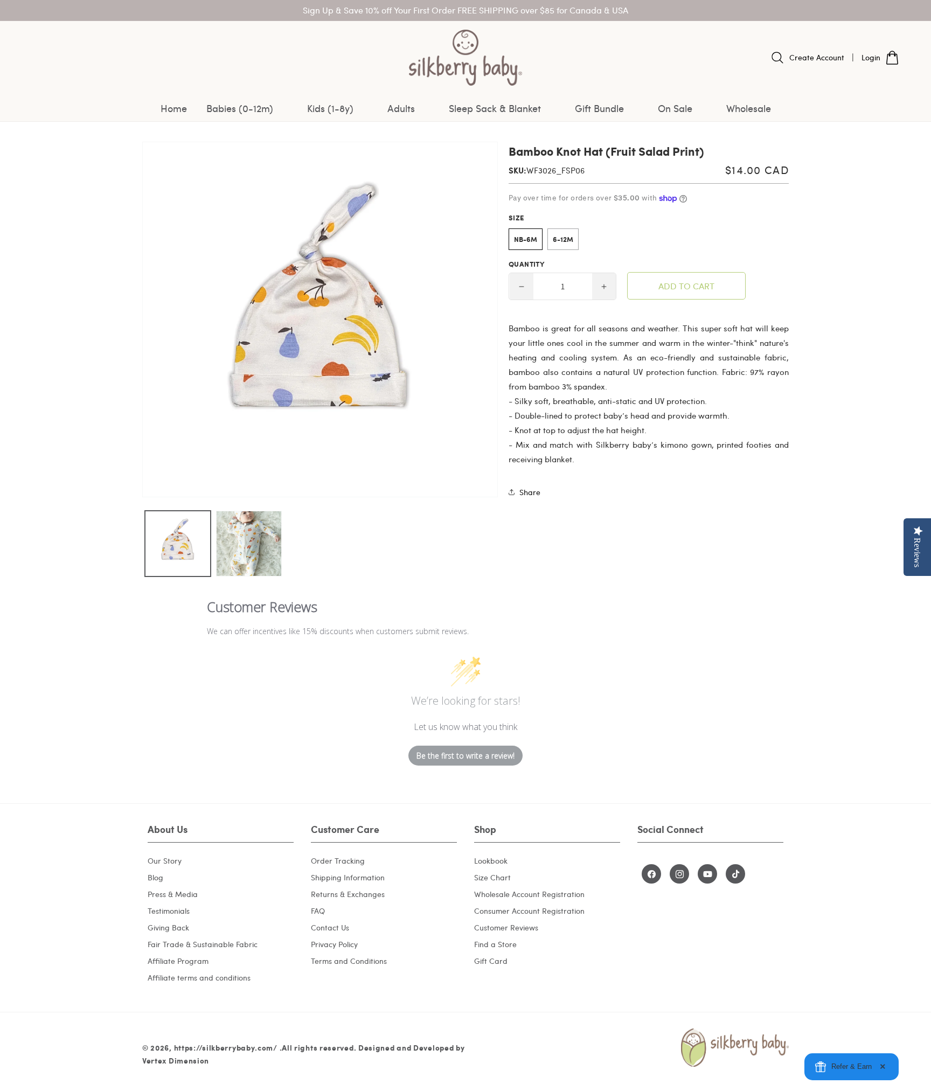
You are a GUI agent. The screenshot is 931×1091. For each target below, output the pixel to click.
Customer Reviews (506, 927)
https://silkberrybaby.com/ (225, 1047)
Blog (155, 877)
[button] (247, 108)
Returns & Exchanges (348, 894)
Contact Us (330, 927)
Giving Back (168, 927)
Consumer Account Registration (529, 911)
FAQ (318, 911)
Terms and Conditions (349, 961)
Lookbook (491, 861)
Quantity (526, 264)
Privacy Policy (334, 944)
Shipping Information (348, 877)
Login (870, 57)
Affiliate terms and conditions (199, 977)
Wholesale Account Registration (529, 894)
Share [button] (529, 492)
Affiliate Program (178, 961)
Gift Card (491, 961)
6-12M (563, 239)
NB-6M (525, 239)
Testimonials (169, 911)
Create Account (816, 57)
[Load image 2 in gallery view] (249, 543)
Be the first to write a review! (465, 756)
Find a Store (495, 944)
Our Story (165, 861)
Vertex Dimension (175, 1060)
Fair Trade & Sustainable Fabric (203, 944)
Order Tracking (338, 861)
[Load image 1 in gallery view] (178, 543)
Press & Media (173, 894)
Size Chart (492, 877)
